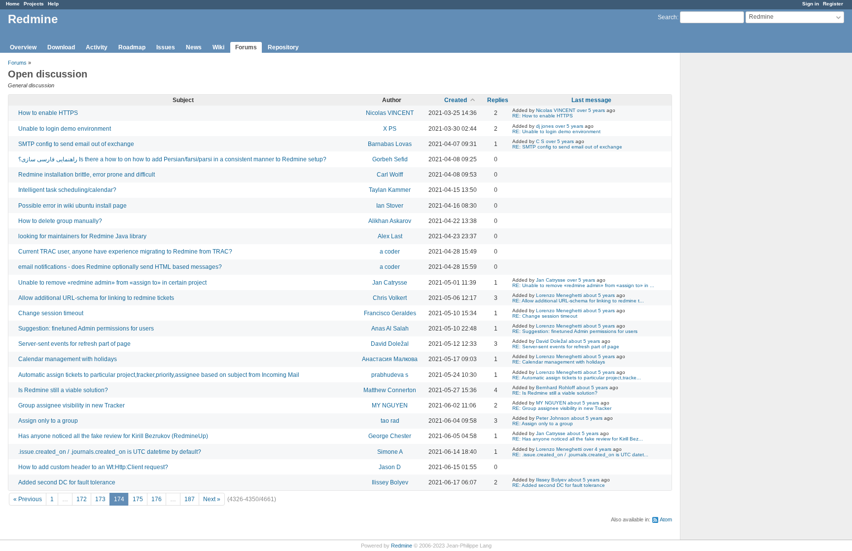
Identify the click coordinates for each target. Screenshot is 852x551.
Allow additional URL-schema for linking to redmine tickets (96, 297)
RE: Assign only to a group (542, 423)
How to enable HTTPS (48, 113)
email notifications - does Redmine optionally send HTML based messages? (120, 266)
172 (81, 499)
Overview (23, 47)
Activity (96, 47)
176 (156, 499)
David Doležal (390, 343)
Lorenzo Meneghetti (559, 295)
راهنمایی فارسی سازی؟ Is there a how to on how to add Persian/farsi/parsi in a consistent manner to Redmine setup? (172, 159)
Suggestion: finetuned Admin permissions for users (86, 328)
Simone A (390, 451)
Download (61, 47)
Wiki (218, 47)
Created (455, 100)
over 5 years (591, 110)
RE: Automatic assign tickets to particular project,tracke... (576, 377)
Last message (591, 100)
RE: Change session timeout (544, 316)
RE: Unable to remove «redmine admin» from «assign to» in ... (583, 285)
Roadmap (131, 47)
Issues (165, 47)
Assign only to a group (48, 420)
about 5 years (599, 295)
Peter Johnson (552, 418)
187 (189, 499)
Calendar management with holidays (67, 359)
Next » (211, 499)
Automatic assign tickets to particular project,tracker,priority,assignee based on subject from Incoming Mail (158, 374)
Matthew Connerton (389, 390)
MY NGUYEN (390, 405)
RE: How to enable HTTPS (542, 115)
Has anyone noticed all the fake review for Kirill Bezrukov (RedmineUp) (113, 436)
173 (100, 499)
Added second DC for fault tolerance (66, 482)
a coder (390, 251)
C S (540, 141)
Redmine (401, 546)
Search (667, 17)
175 (138, 499)
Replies (497, 100)
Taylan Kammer (390, 189)
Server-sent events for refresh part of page (74, 343)
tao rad (390, 420)
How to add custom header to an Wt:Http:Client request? (93, 467)
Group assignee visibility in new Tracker (71, 405)
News (194, 47)
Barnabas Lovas (390, 144)
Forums (246, 47)
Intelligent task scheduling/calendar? (67, 189)
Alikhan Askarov (389, 221)
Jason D (390, 467)
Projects (34, 3)
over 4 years (597, 449)
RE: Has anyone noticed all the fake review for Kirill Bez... (577, 438)
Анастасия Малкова (390, 359)
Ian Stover (389, 205)
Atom (666, 519)
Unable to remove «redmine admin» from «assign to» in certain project (112, 282)
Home (13, 3)
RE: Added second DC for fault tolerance (558, 485)
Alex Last (390, 236)
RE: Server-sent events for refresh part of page (565, 346)
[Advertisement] (729, 208)
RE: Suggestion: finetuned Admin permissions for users (575, 331)
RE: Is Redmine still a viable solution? (555, 393)
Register (833, 3)
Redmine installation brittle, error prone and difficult (86, 174)
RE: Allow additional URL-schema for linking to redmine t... (578, 300)
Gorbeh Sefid (390, 159)
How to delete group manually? (60, 221)
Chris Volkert (390, 297)
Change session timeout (50, 313)
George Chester (389, 436)
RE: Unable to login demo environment (556, 131)
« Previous (27, 499)
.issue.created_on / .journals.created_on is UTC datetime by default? (109, 451)
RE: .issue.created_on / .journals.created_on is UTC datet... (580, 454)
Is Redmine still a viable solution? (63, 390)
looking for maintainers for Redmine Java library (82, 236)
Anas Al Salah (390, 328)
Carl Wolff (390, 174)
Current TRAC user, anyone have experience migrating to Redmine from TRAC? (125, 251)
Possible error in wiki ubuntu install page (72, 205)
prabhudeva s (389, 374)
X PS (389, 128)
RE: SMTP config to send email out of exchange (567, 146)
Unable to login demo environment (64, 128)
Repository (283, 47)
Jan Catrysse (389, 282)
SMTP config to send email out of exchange (76, 144)
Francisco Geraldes (390, 313)
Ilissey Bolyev (390, 482)
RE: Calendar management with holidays (558, 362)
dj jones (545, 126)
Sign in (810, 3)
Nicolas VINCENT (390, 113)
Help (53, 3)
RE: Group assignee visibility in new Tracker (561, 408)
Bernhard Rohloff (555, 387)
